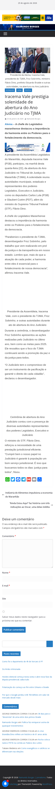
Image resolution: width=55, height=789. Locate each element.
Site (4, 598)
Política (28, 90)
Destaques (10, 90)
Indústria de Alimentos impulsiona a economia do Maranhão (28, 494)
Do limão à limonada (11, 669)
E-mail (6, 585)
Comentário (9, 536)
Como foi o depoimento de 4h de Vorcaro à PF (22, 661)
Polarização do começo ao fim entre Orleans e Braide (25, 687)
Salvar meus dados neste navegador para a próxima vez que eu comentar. (23, 618)
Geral (19, 90)
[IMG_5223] (27, 144)
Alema (9, 124)
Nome (6, 572)
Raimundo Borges (33, 119)
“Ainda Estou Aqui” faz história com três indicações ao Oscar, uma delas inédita (30, 505)
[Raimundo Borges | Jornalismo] (27, 25)
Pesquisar (49, 643)
